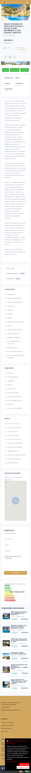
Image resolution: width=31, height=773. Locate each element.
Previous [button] (2, 62)
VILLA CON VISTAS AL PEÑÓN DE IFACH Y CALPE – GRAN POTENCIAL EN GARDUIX (19, 682)
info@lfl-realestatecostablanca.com (11, 710)
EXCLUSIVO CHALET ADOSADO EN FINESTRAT (19, 653)
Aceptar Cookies (24, 764)
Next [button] (27, 62)
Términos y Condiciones (7, 722)
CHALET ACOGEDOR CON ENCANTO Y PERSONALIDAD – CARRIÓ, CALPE (19, 667)
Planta (10, 268)
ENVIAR (15, 573)
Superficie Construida (15, 273)
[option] (15, 12)
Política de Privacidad (7, 725)
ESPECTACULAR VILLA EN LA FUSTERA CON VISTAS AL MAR (19, 640)
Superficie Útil (13, 278)
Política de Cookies (6, 728)
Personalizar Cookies (23, 767)
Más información (11, 761)
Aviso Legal (4, 731)
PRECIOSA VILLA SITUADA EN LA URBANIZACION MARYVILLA (19, 613)
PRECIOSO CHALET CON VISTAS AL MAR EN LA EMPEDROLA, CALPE (18, 626)
